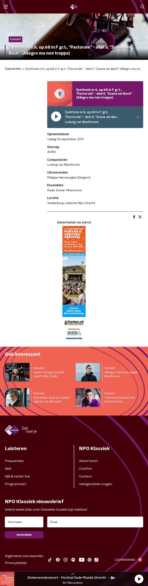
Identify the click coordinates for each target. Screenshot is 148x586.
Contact (85, 476)
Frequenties (14, 461)
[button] (139, 579)
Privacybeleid (15, 563)
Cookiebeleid (125, 560)
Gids (8, 468)
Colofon (85, 468)
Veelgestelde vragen (95, 484)
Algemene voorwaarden (24, 556)
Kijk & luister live (17, 476)
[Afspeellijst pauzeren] (60, 94)
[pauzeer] (56, 117)
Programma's (15, 484)
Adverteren (88, 461)
